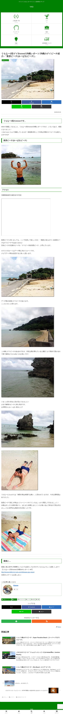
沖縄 (38, 599)
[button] (41, 106)
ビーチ (15, 599)
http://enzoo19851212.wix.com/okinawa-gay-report (17, 572)
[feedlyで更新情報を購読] (14, 589)
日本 (34, 599)
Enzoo (15, 585)
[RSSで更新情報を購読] (17, 589)
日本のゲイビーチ (7, 599)
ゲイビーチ (22, 599)
